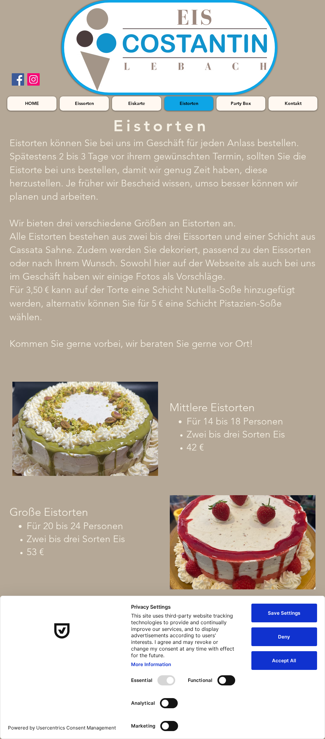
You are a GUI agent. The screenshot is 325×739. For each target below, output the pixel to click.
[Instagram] (33, 79)
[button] (85, 429)
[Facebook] (18, 79)
